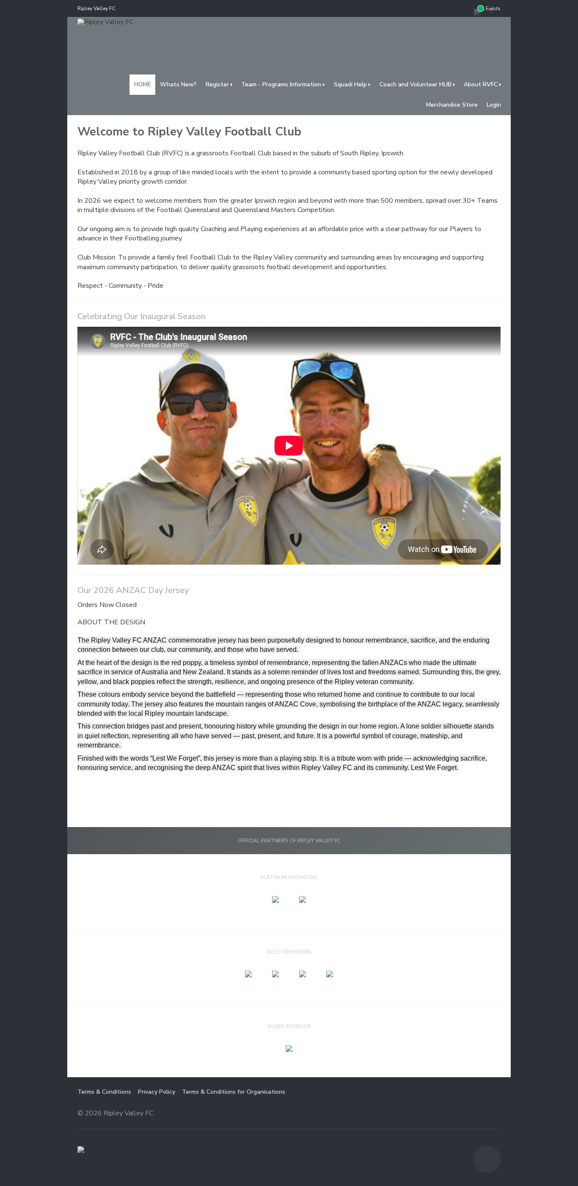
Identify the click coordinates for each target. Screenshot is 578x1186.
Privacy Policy (156, 1092)
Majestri (470, 1114)
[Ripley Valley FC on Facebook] (465, 8)
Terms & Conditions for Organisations (233, 1092)
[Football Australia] (80, 1149)
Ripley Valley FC (96, 8)
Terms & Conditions (104, 1092)
